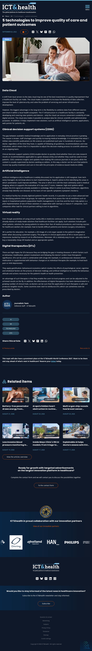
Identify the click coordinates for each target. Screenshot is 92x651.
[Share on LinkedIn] (50, 32)
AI (11, 16)
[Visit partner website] (11, 542)
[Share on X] (37, 32)
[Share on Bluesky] (41, 32)
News (7, 16)
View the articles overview (17, 457)
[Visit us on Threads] (37, 578)
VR (11, 324)
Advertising (46, 621)
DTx (10, 333)
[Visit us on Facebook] (46, 578)
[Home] (3, 16)
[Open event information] (86, 645)
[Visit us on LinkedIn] (50, 578)
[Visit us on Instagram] (55, 578)
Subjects (46, 624)
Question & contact (46, 617)
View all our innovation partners (46, 526)
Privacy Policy (46, 628)
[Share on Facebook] (45, 32)
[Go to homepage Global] (19, 8)
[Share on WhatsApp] (54, 32)
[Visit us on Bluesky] (41, 578)
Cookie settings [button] (46, 638)
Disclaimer (46, 631)
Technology (11, 329)
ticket (53, 361)
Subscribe (46, 603)
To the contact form (46, 485)
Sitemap (46, 635)
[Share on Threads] (33, 32)
